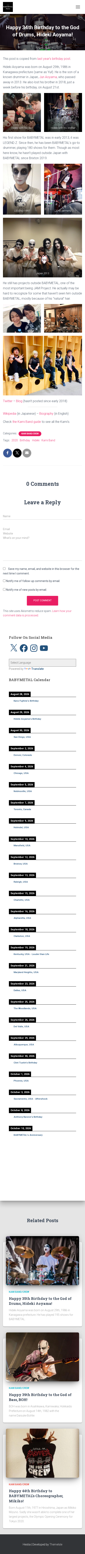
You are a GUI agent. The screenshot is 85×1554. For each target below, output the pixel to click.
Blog (19, 401)
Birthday (25, 440)
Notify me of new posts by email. (26, 589)
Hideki (36, 440)
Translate (37, 668)
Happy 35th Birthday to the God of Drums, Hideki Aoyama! (40, 1301)
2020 (14, 440)
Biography (46, 413)
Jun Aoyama (48, 77)
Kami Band (48, 440)
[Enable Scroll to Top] (77, 1546)
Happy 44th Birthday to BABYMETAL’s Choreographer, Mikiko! (36, 1495)
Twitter (7, 401)
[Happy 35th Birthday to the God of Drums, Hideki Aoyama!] (42, 1260)
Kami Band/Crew (30, 434)
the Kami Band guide (26, 422)
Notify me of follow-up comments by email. (33, 581)
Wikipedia (9, 413)
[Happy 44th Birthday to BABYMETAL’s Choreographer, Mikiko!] (42, 1452)
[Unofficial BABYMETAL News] (9, 7)
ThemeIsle (55, 1544)
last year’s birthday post (53, 59)
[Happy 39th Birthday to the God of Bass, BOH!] (42, 1356)
